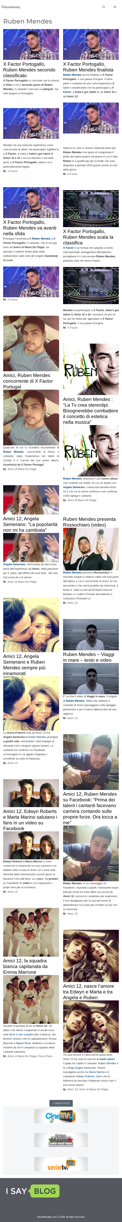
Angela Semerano (85, 1067)
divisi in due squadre (21, 1034)
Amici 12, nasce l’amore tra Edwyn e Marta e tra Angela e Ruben (88, 991)
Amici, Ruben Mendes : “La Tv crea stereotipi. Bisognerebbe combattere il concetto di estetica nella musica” (90, 411)
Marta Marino (97, 1072)
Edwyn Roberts (85, 1076)
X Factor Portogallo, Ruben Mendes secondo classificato (29, 69)
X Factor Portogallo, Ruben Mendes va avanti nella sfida (29, 228)
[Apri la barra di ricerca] (103, 7)
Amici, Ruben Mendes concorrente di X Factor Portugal (28, 381)
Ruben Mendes (37, 737)
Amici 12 (72, 602)
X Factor (12, 171)
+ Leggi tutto (61, 1103)
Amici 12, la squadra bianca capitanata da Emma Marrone (25, 966)
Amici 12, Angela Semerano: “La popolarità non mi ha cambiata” (30, 524)
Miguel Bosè (23, 1043)
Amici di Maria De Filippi (21, 469)
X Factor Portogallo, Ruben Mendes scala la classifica (88, 237)
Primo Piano (45, 1056)
